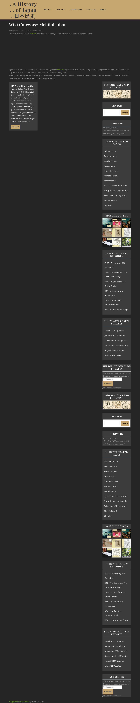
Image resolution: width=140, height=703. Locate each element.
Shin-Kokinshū (110, 200)
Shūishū (108, 205)
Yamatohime (110, 181)
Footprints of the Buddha (116, 190)
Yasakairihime (110, 161)
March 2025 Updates (114, 331)
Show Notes (60, 10)
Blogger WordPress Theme (19, 701)
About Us (47, 10)
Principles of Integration (115, 195)
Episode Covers (76, 10)
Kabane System (111, 151)
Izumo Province (111, 171)
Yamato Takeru (111, 176)
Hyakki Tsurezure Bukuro (115, 185)
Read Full (15, 126)
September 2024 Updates (116, 345)
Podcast (33, 34)
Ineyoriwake (109, 166)
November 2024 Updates (116, 340)
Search (103, 10)
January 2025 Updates (115, 335)
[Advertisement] (70, 51)
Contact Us (91, 10)
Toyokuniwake (110, 156)
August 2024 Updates (114, 350)
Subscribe (108, 383)
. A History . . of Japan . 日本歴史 (23, 10)
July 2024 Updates (113, 355)
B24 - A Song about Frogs (116, 309)
